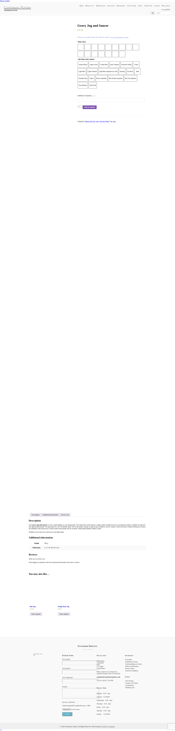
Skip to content (5, 1)
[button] (1, 730)
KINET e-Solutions (108, 726)
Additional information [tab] (50, 515)
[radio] (81, 47)
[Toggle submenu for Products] (93, 6)
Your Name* (66, 659)
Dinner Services (90, 121)
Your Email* (66, 668)
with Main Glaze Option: (86, 59)
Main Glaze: (82, 42)
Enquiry (64, 687)
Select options (36, 614)
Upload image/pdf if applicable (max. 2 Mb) (76, 705)
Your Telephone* (67, 677)
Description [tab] (35, 515)
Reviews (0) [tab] (65, 515)
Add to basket (89, 107)
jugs (114, 121)
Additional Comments (86, 96)
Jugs (97, 121)
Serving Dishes (104, 121)
